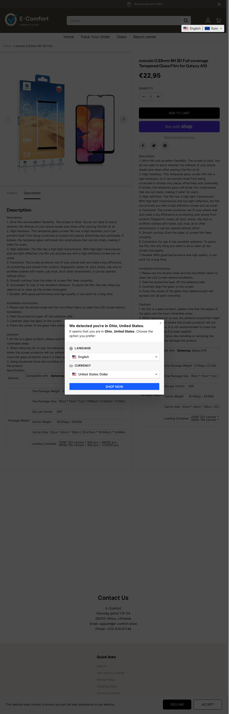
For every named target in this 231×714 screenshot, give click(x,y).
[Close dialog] (160, 323)
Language (83, 348)
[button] (202, 28)
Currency (83, 365)
